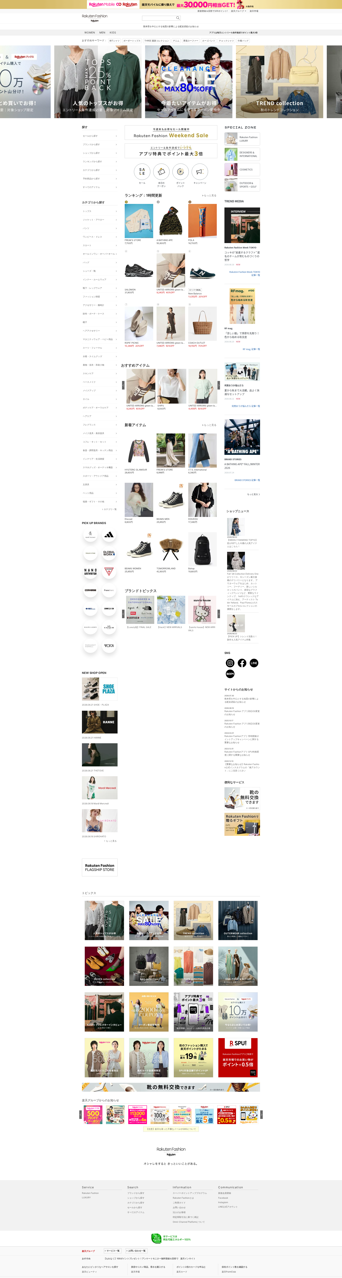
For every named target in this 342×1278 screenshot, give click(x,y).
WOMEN (89, 32)
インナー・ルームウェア (94, 279)
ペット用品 (88, 493)
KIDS (113, 32)
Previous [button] (82, 82)
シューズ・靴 (89, 271)
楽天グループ (237, 11)
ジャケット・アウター (93, 219)
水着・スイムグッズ (92, 356)
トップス (87, 211)
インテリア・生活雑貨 (93, 458)
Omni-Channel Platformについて (189, 1222)
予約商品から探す (91, 178)
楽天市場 (254, 11)
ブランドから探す (91, 144)
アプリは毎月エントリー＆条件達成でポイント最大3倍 (233, 32)
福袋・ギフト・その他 (93, 501)
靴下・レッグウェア (92, 288)
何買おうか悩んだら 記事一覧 (246, 406)
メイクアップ (89, 390)
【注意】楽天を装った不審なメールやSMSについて (171, 1129)
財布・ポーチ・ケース (93, 313)
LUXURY (86, 1197)
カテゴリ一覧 (110, 509)
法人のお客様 (179, 1212)
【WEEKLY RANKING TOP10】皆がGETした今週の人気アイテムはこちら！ (242, 543)
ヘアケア (87, 416)
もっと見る (111, 841)
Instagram (223, 1202)
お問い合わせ (179, 1207)
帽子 (85, 322)
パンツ (86, 228)
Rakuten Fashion (109, 18)
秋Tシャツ (115, 40)
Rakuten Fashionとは (183, 1198)
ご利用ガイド (179, 1202)
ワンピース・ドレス (92, 236)
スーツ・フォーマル (92, 347)
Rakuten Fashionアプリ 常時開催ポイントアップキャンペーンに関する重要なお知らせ (241, 739)
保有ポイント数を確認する (234, 1267)
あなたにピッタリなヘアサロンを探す (100, 1267)
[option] (125, 81)
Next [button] (260, 82)
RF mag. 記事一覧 (251, 349)
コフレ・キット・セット (94, 441)
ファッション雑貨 (91, 296)
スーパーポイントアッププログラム (190, 1193)
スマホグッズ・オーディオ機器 (98, 467)
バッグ (86, 262)
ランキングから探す (92, 161)
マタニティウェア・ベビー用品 (98, 339)
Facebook (223, 1198)
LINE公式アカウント (228, 1206)
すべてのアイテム (91, 187)
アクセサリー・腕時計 (93, 305)
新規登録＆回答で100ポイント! (212, 11)
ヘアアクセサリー (91, 330)
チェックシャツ (226, 40)
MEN (102, 32)
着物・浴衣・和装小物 (93, 365)
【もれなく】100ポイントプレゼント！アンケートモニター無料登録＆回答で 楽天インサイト (149, 1258)
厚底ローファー (190, 40)
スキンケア (88, 373)
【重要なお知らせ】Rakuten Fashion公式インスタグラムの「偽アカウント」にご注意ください (242, 767)
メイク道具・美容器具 (93, 433)
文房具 (86, 484)
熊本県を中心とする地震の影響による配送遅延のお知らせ (171, 26)
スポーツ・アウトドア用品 (95, 476)
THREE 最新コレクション (156, 40)
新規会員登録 (224, 1193)
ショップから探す (91, 153)
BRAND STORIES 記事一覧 (247, 480)
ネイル (86, 399)
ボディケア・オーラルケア (95, 407)
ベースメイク (89, 382)
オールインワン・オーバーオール (99, 254)
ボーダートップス (132, 40)
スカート (87, 245)
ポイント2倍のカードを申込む (191, 1267)
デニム (176, 40)
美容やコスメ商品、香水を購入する (148, 1267)
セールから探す (90, 136)
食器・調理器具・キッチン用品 (98, 450)
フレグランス (89, 424)
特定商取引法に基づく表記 (185, 1217)
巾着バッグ (243, 40)
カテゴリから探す (91, 170)
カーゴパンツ (208, 40)
